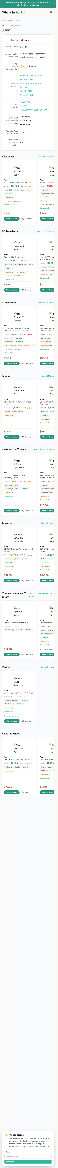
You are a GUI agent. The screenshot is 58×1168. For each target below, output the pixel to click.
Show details (9, 204)
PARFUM (24, 105)
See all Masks (48, 376)
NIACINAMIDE (26, 94)
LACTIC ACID (26, 91)
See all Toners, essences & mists (40, 594)
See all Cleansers (46, 156)
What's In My (13, 12)
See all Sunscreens (45, 302)
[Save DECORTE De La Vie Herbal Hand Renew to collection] (32, 530)
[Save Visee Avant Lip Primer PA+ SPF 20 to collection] (32, 674)
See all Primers (47, 667)
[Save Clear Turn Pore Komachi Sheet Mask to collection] (32, 383)
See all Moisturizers (45, 231)
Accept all (10, 1162)
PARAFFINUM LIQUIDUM (31, 75)
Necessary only (12, 1157)
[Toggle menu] (51, 12)
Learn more (44, 1146)
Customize (10, 1152)
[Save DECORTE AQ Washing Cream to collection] (32, 740)
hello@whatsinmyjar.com (28, 5)
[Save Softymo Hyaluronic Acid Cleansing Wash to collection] (32, 456)
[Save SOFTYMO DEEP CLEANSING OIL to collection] (32, 163)
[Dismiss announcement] (53, 4)
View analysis (11, 219)
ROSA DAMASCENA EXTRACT (34, 109)
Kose (17, 20)
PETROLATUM (26, 79)
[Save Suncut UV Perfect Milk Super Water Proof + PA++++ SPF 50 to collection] (32, 309)
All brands (6, 20)
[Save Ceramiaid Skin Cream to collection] (32, 238)
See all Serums (47, 523)
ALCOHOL (25, 101)
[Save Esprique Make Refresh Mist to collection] (32, 603)
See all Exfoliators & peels (42, 449)
